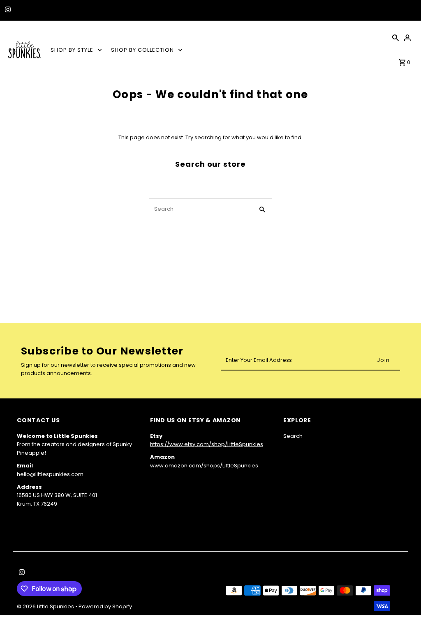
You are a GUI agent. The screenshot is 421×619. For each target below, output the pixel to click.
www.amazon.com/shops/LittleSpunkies (204, 465)
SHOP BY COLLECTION (142, 50)
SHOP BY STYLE (72, 50)
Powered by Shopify (105, 606)
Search (293, 436)
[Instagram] (7, 10)
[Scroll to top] (403, 597)
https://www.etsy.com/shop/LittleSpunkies (206, 444)
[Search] (395, 37)
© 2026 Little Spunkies (46, 606)
